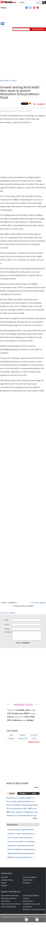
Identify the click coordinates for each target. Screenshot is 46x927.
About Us (4, 877)
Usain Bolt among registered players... (21, 830)
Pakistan (16, 720)
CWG (26, 716)
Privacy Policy (28, 880)
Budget (30, 720)
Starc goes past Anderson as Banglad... (21, 841)
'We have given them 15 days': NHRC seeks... (22, 808)
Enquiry (3, 883)
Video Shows (5, 901)
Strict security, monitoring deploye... (20, 837)
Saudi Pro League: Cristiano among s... (21, 834)
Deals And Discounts (8, 907)
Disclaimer (26, 883)
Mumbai (23, 735)
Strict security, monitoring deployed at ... (21, 801)
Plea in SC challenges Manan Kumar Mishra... (22, 805)
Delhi (11, 735)
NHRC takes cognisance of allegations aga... (22, 812)
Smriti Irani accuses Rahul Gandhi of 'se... (21, 798)
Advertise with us (7, 880)
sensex (33, 714)
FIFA (9, 720)
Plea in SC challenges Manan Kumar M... (21, 849)
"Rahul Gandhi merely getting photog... (21, 853)
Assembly (20, 710)
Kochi (34, 739)
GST (13, 710)
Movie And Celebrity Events (11, 904)
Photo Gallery (28, 901)
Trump (15, 713)
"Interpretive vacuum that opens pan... (21, 845)
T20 (9, 713)
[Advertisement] (23, 16)
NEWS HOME (4, 81)
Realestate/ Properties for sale (34, 909)
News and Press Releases (10, 895)
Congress (17, 717)
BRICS (27, 713)
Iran (21, 713)
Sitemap (4, 885)
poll (27, 710)
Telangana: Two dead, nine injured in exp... (22, 815)
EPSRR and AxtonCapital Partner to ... (20, 857)
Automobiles (27, 907)
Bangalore (22, 739)
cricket (24, 720)
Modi (32, 716)
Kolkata (34, 735)
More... (37, 787)
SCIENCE (13, 81)
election (32, 710)
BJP (22, 717)
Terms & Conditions (30, 877)
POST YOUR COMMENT (38, 603)
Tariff (9, 710)
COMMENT (41, 104)
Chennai (11, 739)
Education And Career (8, 898)
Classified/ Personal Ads (31, 904)
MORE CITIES (33, 742)
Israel (10, 716)
